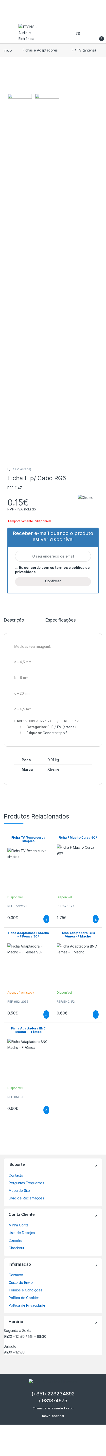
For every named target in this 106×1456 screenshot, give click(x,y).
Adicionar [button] (41, 919)
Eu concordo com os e (52, 569)
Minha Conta (18, 1225)
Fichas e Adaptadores (40, 50)
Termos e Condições (25, 1290)
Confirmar (53, 581)
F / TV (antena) (84, 50)
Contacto (16, 1175)
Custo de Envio (21, 1282)
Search (79, 33)
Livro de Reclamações (26, 1198)
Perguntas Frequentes (26, 1183)
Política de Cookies (24, 1298)
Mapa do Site (19, 1190)
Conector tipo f (55, 733)
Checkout (16, 1248)
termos (61, 567)
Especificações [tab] (60, 620)
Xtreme (53, 769)
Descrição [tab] (14, 620)
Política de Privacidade (27, 1305)
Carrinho (15, 1240)
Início (8, 50)
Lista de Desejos (22, 1233)
